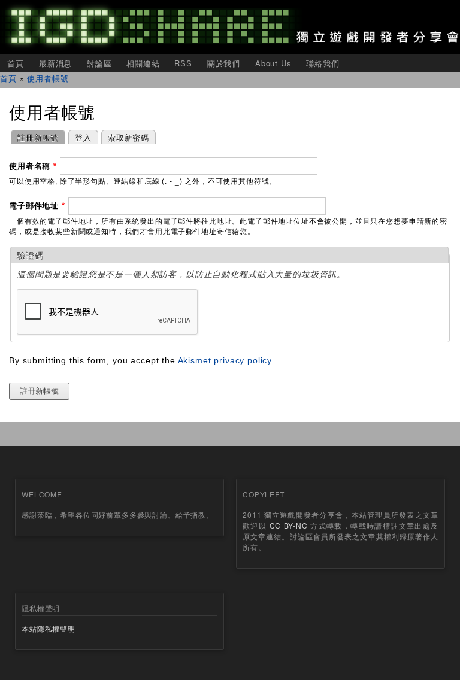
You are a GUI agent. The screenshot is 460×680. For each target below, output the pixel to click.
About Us (273, 63)
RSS (183, 63)
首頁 (15, 63)
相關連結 (142, 63)
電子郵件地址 (37, 205)
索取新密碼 (128, 137)
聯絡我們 (322, 63)
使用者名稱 (33, 166)
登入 (83, 137)
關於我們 (223, 63)
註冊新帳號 (35, 137)
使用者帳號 (47, 78)
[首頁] (230, 27)
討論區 (99, 63)
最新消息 (55, 63)
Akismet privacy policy (224, 360)
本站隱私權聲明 (48, 628)
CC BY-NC (289, 525)
